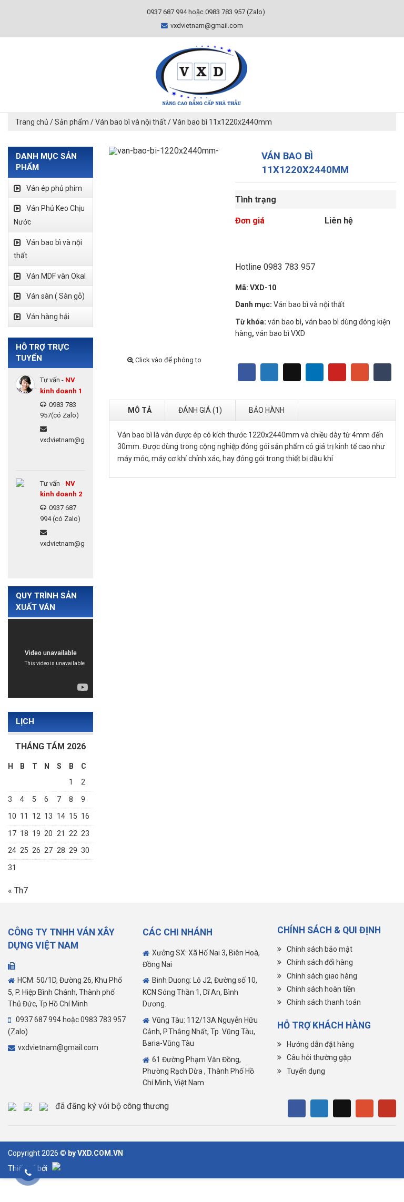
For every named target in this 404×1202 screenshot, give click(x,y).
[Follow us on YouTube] (387, 1108)
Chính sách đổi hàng (320, 962)
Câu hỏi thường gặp (319, 1057)
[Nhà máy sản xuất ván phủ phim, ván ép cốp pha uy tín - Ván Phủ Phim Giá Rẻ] (201, 75)
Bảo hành (267, 410)
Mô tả (140, 410)
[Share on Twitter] (269, 372)
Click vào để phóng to (167, 360)
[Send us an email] (342, 1108)
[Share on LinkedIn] (315, 372)
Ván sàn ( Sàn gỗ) (55, 296)
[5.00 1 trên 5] (315, 248)
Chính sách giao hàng (322, 976)
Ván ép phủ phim (54, 188)
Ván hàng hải (47, 316)
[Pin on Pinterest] (337, 372)
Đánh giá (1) (200, 410)
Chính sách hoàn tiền (321, 989)
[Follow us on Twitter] (319, 1108)
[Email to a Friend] (292, 372)
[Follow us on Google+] (364, 1108)
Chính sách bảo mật (319, 949)
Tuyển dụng (306, 1071)
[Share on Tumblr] (382, 372)
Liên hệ (339, 221)
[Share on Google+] (360, 372)
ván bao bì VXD (280, 333)
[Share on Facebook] (247, 372)
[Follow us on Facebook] (297, 1108)
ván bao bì (284, 322)
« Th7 (18, 890)
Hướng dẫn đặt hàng (320, 1044)
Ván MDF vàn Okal (56, 276)
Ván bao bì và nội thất (309, 304)
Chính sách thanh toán (324, 1002)
